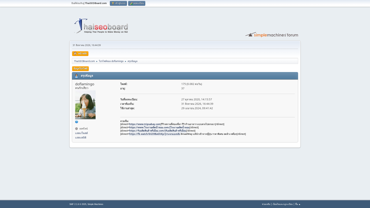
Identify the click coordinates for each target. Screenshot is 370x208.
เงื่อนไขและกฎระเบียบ (283, 204)
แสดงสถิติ (80, 137)
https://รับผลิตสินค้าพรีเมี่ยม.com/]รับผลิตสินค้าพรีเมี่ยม (157, 130)
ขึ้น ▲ (298, 204)
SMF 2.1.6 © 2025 (77, 204)
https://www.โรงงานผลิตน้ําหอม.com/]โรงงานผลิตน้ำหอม (159, 127)
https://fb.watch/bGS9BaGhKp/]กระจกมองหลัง (154, 134)
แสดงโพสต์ (81, 133)
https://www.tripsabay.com (145, 124)
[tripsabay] (76, 121)
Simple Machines (95, 204)
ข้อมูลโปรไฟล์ (80, 68)
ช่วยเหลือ (266, 204)
